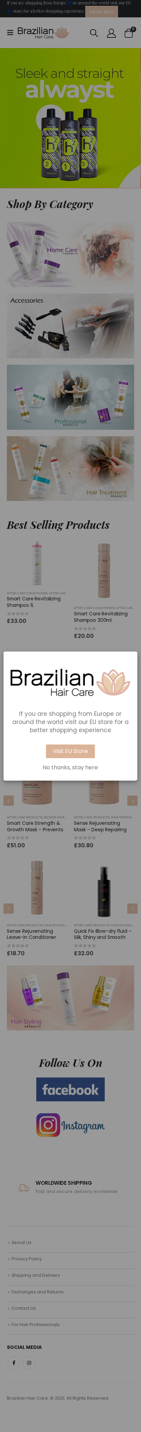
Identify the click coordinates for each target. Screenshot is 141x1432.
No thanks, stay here (70, 767)
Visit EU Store (70, 751)
